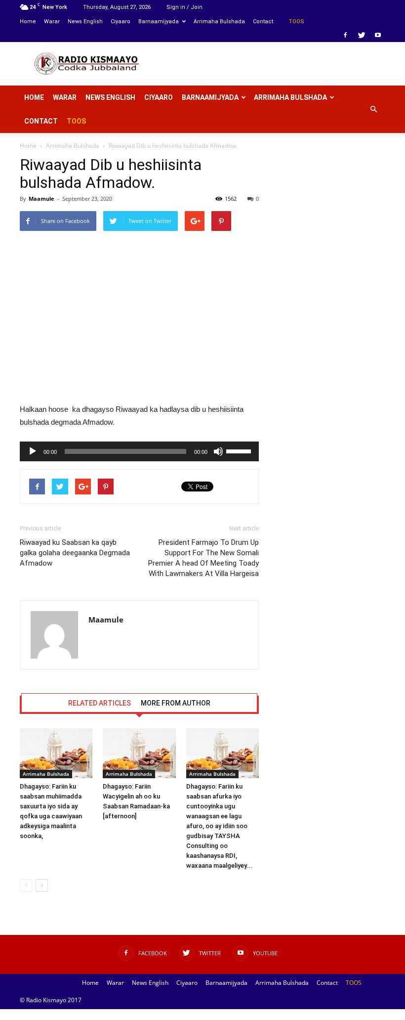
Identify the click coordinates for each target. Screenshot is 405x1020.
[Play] (33, 451)
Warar (52, 21)
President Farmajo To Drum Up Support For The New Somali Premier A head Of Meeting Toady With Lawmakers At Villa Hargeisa (203, 558)
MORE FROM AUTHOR (175, 703)
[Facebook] (345, 35)
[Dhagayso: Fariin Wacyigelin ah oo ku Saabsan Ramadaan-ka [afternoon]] (139, 753)
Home (28, 21)
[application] (139, 451)
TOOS (296, 21)
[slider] (240, 450)
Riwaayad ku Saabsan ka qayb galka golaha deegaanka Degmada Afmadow (75, 553)
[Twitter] (361, 35)
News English (85, 21)
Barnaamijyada (158, 21)
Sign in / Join (184, 7)
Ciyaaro (120, 21)
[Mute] (218, 451)
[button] (373, 109)
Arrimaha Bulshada (219, 21)
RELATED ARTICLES (99, 703)
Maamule (41, 198)
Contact (263, 21)
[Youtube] (377, 35)
